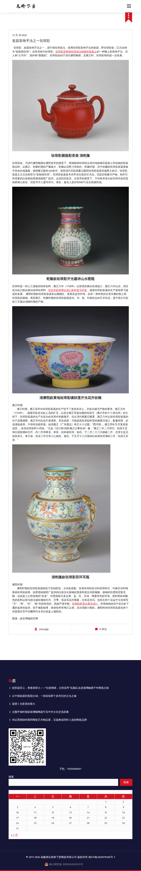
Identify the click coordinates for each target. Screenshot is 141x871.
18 (35, 817)
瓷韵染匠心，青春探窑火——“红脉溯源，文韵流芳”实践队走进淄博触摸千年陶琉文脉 (60, 687)
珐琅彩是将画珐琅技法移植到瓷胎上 (76, 51)
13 (70, 812)
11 (35, 812)
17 (17, 817)
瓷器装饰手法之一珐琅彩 (31, 41)
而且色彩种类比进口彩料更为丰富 (67, 290)
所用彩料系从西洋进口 (85, 603)
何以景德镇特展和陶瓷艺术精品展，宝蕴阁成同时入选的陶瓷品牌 (49, 719)
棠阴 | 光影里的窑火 (23, 703)
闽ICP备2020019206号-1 (101, 857)
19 (52, 817)
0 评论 (103, 629)
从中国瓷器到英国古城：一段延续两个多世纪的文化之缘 (44, 695)
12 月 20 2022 (19, 35)
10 (17, 812)
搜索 (11, 776)
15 (106, 812)
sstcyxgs (44, 629)
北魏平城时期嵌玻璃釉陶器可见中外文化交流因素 (40, 711)
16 (123, 812)
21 (88, 817)
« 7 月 (14, 835)
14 (88, 812)
